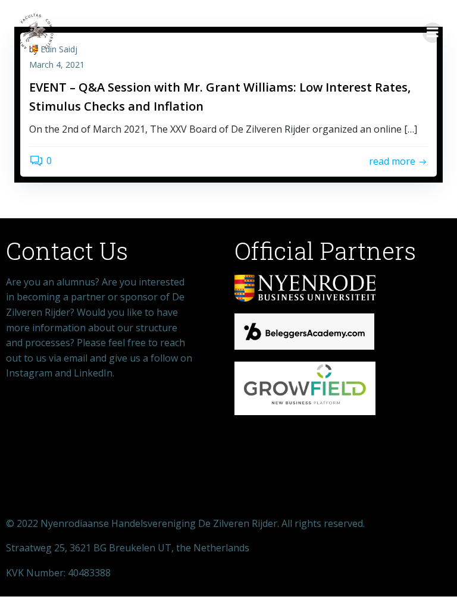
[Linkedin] (153, 420)
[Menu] (432, 33)
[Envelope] (75, 420)
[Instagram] (114, 420)
